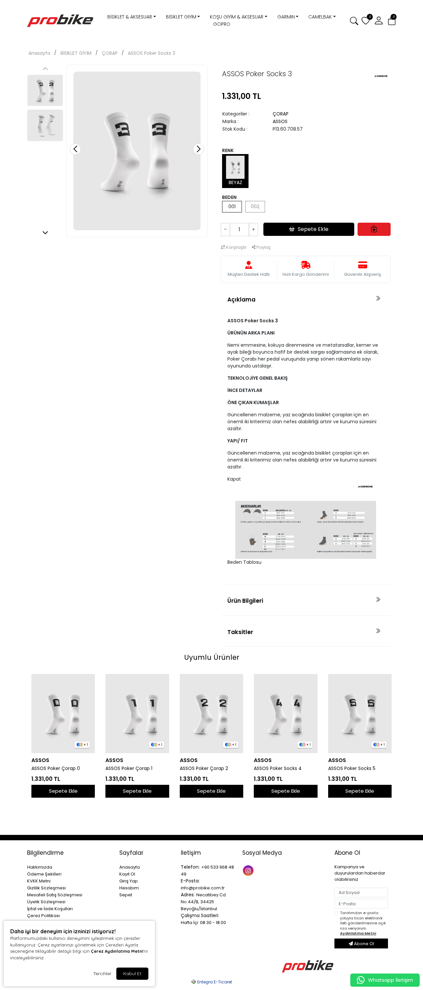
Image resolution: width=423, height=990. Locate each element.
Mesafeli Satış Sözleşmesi (54, 895)
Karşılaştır (236, 247)
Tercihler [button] (102, 973)
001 (232, 206)
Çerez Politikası (43, 915)
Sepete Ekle (63, 790)
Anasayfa (39, 53)
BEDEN (229, 197)
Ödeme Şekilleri (44, 874)
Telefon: (190, 867)
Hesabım (129, 888)
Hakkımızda (39, 867)
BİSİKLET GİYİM (181, 17)
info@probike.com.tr (203, 888)
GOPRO (221, 24)
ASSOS (280, 121)
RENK (228, 150)
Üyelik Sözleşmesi (46, 902)
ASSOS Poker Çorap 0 (55, 768)
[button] (392, 21)
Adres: (188, 894)
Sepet (125, 895)
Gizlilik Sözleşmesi (46, 888)
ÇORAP (110, 53)
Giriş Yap (128, 881)
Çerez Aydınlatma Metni (117, 951)
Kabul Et (132, 973)
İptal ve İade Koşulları (50, 909)
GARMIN (286, 17)
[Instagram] (249, 870)
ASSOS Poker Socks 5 (351, 768)
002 (255, 206)
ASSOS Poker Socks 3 (151, 53)
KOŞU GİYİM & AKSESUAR (236, 17)
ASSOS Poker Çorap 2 (204, 768)
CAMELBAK (320, 17)
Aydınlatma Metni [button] (358, 933)
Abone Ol (363, 944)
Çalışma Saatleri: (200, 915)
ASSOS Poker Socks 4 (278, 768)
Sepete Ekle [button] (313, 229)
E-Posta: (190, 881)
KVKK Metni (39, 881)
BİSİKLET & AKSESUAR (129, 17)
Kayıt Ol (127, 874)
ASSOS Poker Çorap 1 (128, 768)
